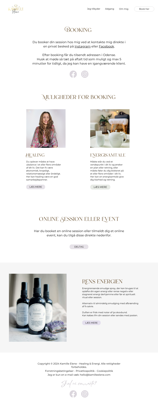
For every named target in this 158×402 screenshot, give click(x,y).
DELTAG (79, 246)
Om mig (123, 9)
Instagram (83, 46)
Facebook (106, 46)
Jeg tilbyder (93, 8)
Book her (144, 9)
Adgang (109, 8)
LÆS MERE (35, 186)
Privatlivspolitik (85, 371)
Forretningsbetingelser (59, 371)
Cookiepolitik (105, 371)
